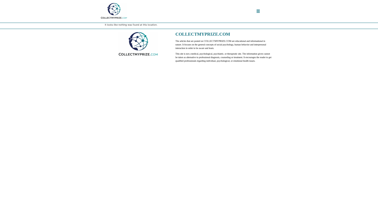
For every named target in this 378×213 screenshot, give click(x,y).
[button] (258, 11)
